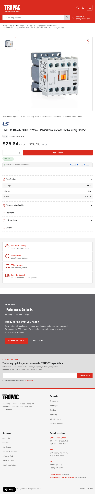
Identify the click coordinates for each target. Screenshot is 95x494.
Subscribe (85, 375)
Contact (5, 443)
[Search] (67, 17)
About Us (6, 438)
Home (4, 26)
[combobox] (36, 17)
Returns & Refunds (9, 452)
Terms (82, 489)
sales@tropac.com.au (84, 19)
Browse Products (16, 341)
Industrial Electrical (17, 26)
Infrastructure (55, 419)
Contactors (51, 26)
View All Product (56, 423)
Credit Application (9, 465)
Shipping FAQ (7, 456)
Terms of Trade (8, 461)
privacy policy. (30, 380)
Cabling (53, 410)
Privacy (90, 489)
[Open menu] (90, 7)
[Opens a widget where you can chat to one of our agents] (9, 490)
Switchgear (54, 405)
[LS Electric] (19, 124)
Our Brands (6, 447)
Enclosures (54, 401)
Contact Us (38, 341)
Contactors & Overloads (35, 26)
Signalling (53, 414)
